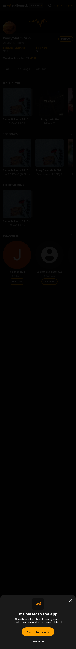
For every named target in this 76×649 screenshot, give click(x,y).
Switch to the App (38, 632)
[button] (38, 324)
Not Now (38, 641)
